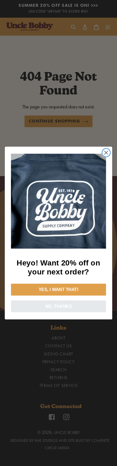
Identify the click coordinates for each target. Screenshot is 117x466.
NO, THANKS (58, 306)
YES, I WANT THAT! (59, 289)
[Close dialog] (106, 152)
